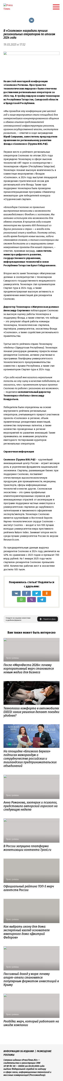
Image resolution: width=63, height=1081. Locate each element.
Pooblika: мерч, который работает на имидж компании (31, 1023)
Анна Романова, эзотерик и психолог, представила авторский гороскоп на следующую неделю (31, 806)
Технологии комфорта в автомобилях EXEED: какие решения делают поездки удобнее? (31, 711)
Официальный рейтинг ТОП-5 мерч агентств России (29, 888)
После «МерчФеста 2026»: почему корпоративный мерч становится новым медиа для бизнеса (29, 668)
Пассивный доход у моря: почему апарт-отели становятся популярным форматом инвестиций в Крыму (31, 979)
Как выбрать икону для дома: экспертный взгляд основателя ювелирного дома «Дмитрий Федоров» (27, 931)
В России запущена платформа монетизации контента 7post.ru (27, 848)
